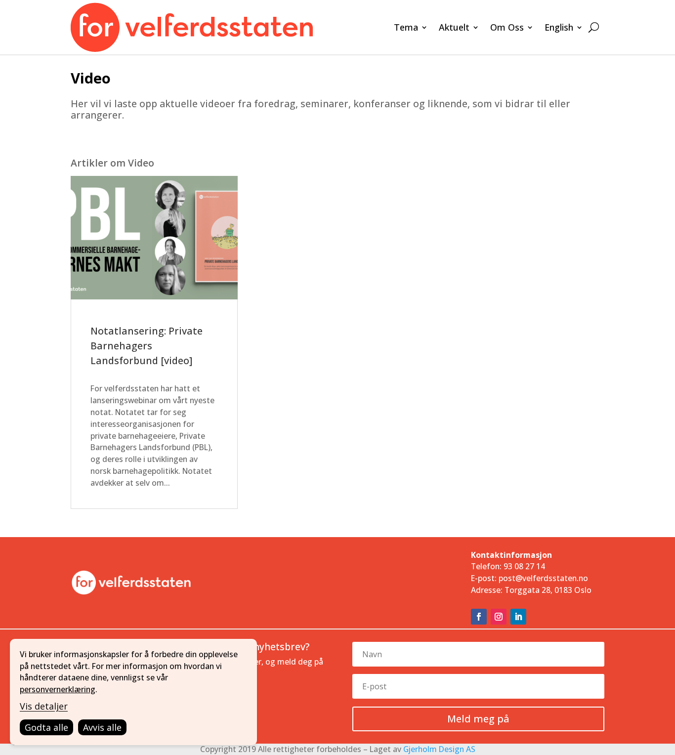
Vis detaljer (44, 706)
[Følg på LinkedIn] (518, 617)
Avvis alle (102, 727)
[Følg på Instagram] (498, 617)
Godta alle (46, 727)
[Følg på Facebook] (479, 617)
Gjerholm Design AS (439, 749)
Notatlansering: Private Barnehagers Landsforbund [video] (146, 345)
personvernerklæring (57, 689)
